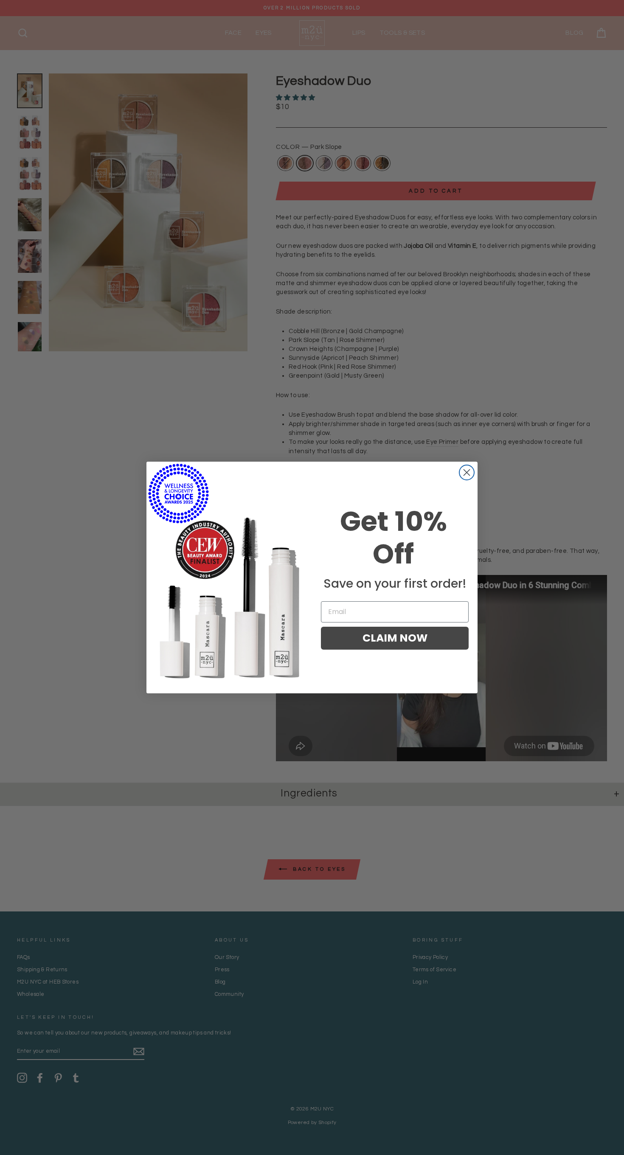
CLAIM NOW (395, 638)
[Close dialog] (466, 472)
